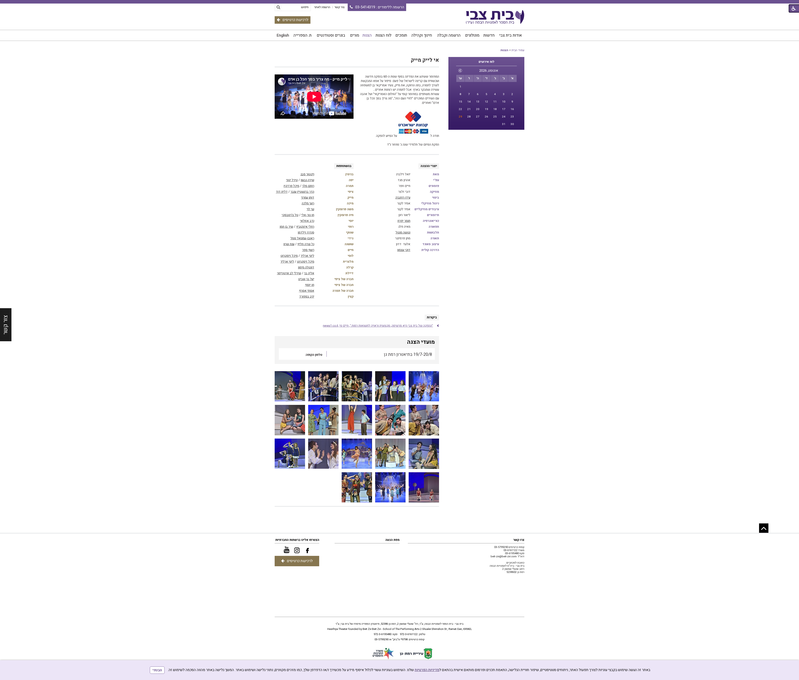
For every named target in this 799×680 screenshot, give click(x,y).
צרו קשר (518, 540)
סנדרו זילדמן (306, 232)
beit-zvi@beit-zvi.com (504, 556)
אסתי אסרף (306, 290)
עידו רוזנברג (402, 197)
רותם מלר (308, 186)
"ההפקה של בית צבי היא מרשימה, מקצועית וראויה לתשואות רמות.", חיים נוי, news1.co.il (378, 325)
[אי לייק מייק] (424, 386)
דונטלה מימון (306, 267)
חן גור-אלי (307, 215)
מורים (354, 35)
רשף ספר (308, 250)
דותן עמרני (307, 197)
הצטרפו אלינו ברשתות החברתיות (297, 540)
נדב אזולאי (307, 221)
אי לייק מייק (425, 60)
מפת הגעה (392, 540)
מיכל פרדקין (291, 186)
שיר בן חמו (286, 226)
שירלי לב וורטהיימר (289, 273)
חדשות (489, 35)
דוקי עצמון (403, 250)
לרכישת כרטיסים (295, 20)
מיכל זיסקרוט (289, 255)
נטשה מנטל (403, 232)
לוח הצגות (383, 35)
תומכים (401, 35)
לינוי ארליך (307, 255)
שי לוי (310, 209)
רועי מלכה (308, 203)
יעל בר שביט (306, 279)
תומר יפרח (403, 221)
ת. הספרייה (302, 35)
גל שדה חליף (305, 244)
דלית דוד (282, 191)
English (283, 35)
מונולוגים (472, 35)
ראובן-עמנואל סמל (302, 238)
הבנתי (157, 670)
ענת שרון (288, 244)
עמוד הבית (517, 50)
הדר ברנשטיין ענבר (302, 191)
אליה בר (309, 273)
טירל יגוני (292, 180)
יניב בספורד (306, 296)
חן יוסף (309, 285)
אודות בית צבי (510, 35)
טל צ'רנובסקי (290, 215)
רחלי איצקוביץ (305, 226)
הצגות (367, 35)
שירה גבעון (307, 180)
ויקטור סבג (307, 174)
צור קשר (5, 324)
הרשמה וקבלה (448, 35)
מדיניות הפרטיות (427, 670)
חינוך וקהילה (421, 35)
